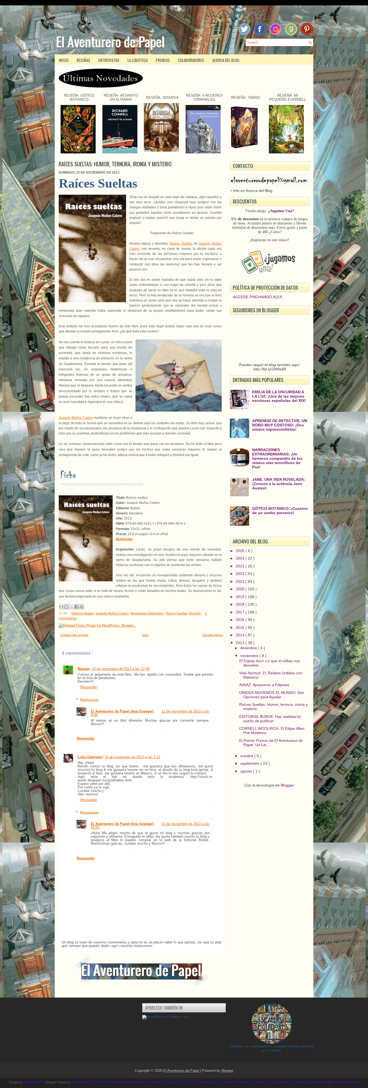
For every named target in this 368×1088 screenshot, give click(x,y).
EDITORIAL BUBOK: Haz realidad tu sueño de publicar (270, 718)
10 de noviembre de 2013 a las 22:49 (121, 669)
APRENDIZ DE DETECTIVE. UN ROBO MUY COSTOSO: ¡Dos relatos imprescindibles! (279, 425)
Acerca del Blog (225, 60)
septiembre (250, 763)
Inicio (63, 60)
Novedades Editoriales (147, 613)
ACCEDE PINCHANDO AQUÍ (257, 297)
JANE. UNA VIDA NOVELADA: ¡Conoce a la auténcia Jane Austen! (278, 483)
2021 (240, 581)
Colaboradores (191, 60)
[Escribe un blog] (66, 606)
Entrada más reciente (74, 635)
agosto (246, 771)
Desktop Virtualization (345, 1082)
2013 (240, 643)
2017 (240, 612)
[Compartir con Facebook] (76, 606)
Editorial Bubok (82, 613)
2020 (240, 589)
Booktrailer (124, 539)
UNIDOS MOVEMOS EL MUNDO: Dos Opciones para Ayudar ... (271, 694)
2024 (240, 558)
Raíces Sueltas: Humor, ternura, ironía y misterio (115, 164)
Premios (163, 60)
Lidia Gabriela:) (90, 757)
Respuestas (89, 700)
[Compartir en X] (71, 606)
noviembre (249, 656)
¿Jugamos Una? (281, 211)
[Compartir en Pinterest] (81, 606)
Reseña (195, 613)
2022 (240, 573)
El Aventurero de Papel (110, 41)
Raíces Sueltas (181, 243)
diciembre (249, 648)
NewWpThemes (34, 1082)
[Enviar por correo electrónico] (61, 606)
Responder (88, 687)
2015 (240, 627)
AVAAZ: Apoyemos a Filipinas (264, 685)
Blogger (287, 785)
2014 (240, 635)
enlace (283, 240)
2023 (240, 566)
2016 (240, 619)
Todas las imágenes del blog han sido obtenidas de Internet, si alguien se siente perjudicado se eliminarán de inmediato (251, 1082)
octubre (247, 756)
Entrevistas (108, 60)
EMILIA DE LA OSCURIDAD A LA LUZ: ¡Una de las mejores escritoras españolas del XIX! (279, 396)
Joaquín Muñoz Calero (76, 418)
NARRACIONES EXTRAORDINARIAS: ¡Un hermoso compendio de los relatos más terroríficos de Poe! (277, 458)
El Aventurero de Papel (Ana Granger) (122, 711)
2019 (240, 597)
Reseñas (83, 60)
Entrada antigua (212, 635)
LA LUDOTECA (137, 60)
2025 (240, 551)
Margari (84, 669)
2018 (240, 604)
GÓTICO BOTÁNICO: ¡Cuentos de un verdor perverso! (280, 510)
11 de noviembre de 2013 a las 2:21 (132, 757)
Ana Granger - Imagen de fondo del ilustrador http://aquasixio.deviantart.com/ (121, 1082)
